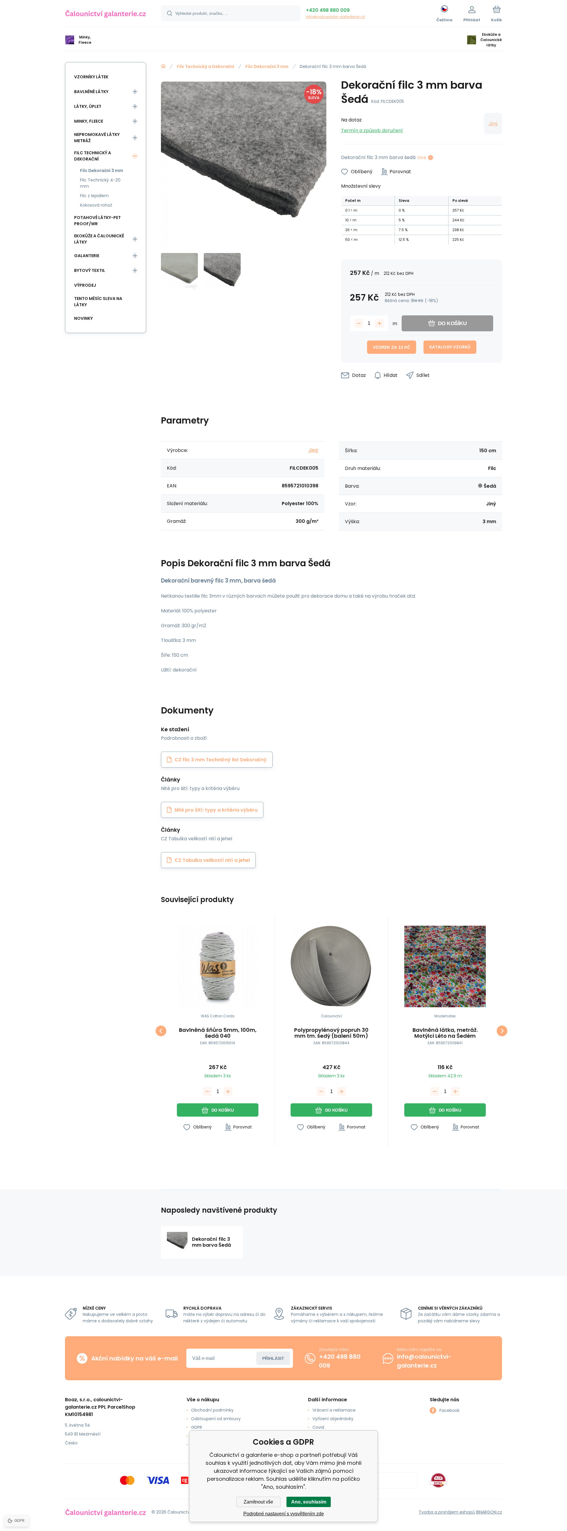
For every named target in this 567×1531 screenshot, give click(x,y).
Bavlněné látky (91, 92)
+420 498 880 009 (328, 10)
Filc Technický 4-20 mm (100, 183)
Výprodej (85, 285)
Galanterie (86, 256)
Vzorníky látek (91, 77)
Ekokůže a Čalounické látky (99, 239)
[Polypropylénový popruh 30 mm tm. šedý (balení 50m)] (331, 966)
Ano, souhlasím (308, 1501)
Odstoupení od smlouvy (216, 1419)
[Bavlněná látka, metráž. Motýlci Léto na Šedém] (445, 966)
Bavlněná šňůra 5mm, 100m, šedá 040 (218, 1033)
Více (421, 157)
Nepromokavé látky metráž (97, 138)
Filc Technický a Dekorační (205, 66)
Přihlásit (273, 1358)
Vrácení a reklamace (334, 1410)
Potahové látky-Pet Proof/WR (97, 221)
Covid (318, 1427)
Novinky (83, 318)
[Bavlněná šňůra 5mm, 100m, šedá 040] (217, 966)
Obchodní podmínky (212, 1410)
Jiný (493, 123)
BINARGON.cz (489, 1512)
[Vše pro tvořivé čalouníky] (163, 66)
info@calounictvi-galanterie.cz (335, 17)
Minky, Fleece (88, 121)
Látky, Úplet (87, 106)
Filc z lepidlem (94, 196)
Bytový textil (89, 270)
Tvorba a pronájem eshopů (447, 1512)
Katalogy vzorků (449, 347)
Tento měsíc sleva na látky (98, 302)
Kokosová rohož (96, 205)
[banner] (105, 14)
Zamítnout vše (258, 1501)
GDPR (196, 1427)
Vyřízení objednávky (332, 1419)
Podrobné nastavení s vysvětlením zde (283, 1513)
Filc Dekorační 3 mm (267, 66)
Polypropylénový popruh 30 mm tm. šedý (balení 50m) (331, 1033)
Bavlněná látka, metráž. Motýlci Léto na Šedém (445, 1033)
